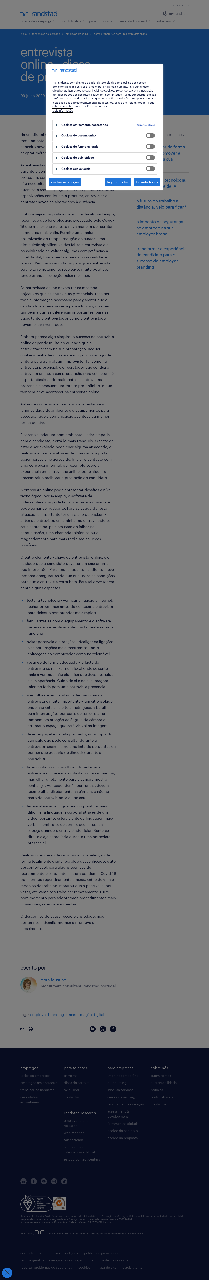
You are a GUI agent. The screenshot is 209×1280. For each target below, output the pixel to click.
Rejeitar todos (118, 182)
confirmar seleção (65, 182)
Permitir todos (147, 182)
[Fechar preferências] (7, 1273)
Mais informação (62, 110)
